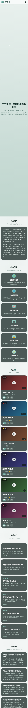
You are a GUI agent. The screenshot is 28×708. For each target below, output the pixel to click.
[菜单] (25, 2)
